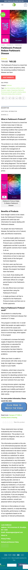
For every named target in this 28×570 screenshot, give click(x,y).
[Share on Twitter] (9, 98)
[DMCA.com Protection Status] (5, 545)
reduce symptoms (16, 94)
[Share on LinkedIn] (20, 98)
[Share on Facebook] (6, 98)
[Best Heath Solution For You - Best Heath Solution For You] (14, 5)
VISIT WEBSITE (8, 77)
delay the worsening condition (12, 88)
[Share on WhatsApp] (2, 98)
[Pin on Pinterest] (13, 98)
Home (3, 45)
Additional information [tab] (9, 111)
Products (10, 45)
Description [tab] (5, 108)
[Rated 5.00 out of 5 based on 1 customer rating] (14, 58)
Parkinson (18, 45)
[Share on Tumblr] (23, 98)
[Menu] (2, 5)
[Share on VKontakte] (16, 98)
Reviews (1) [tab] (4, 114)
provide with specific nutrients (14, 92)
